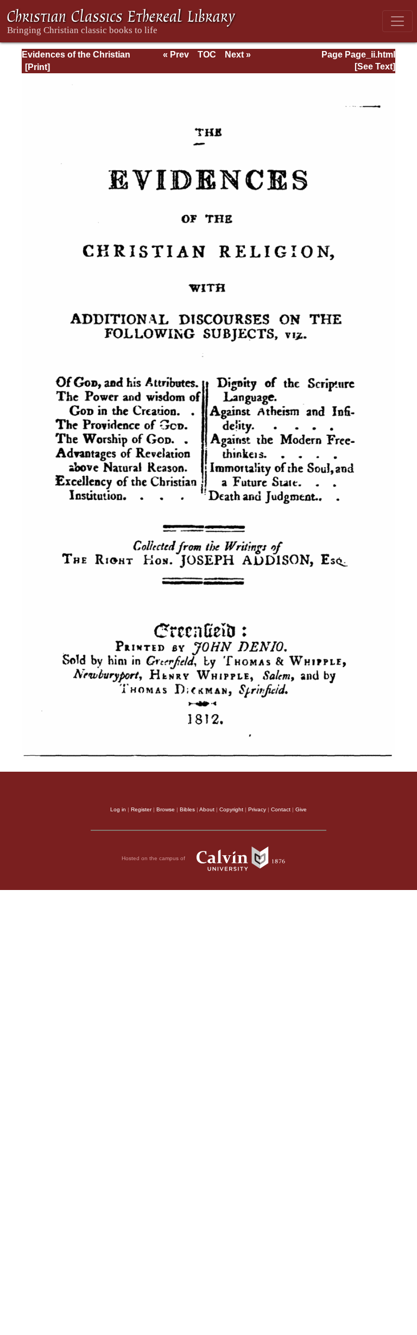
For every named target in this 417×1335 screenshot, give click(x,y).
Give (301, 809)
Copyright (231, 809)
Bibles (187, 809)
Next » (238, 54)
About (206, 809)
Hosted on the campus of (154, 858)
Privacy (257, 809)
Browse (165, 809)
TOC (207, 54)
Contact (280, 809)
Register (141, 809)
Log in (118, 809)
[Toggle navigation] (397, 21)
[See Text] (375, 66)
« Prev (176, 54)
